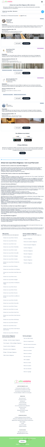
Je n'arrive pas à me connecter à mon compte (22, 389)
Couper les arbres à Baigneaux (9, 346)
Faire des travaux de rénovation (30, 344)
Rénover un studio (27, 362)
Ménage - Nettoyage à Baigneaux (10, 352)
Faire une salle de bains (28, 338)
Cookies (22, 423)
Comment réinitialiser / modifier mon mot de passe (22, 392)
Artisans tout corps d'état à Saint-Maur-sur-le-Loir (12, 273)
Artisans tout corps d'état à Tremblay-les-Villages (11, 283)
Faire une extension (27, 368)
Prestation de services (22, 426)
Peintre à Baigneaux (27, 256)
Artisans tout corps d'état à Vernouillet (11, 253)
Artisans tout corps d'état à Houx (9, 325)
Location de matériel (22, 424)
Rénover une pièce (27, 365)
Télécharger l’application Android (22, 433)
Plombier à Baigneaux (28, 263)
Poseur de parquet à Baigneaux (30, 244)
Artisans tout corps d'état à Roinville (10, 300)
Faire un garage (27, 359)
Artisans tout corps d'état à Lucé (9, 243)
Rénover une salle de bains (29, 347)
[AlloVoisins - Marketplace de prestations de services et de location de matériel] (7, 2)
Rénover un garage (27, 371)
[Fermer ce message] (43, 439)
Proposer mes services (22, 404)
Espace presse (22, 408)
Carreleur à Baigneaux (28, 247)
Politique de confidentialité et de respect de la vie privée (22, 418)
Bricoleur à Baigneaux (28, 238)
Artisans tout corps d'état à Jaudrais (10, 259)
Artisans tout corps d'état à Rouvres (10, 293)
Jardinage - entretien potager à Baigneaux (11, 340)
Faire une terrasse (27, 356)
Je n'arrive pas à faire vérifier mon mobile (22, 388)
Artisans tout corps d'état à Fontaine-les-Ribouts (11, 262)
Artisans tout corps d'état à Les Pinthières (11, 269)
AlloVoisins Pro (22, 401)
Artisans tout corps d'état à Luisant (10, 250)
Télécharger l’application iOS (22, 431)
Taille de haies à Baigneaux (8, 355)
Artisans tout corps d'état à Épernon (10, 322)
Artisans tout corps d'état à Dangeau (10, 256)
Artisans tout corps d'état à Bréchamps (11, 319)
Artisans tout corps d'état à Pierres (10, 289)
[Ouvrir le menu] (42, 1)
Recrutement (22, 411)
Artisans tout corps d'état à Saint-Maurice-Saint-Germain (11, 329)
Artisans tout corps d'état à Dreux (10, 240)
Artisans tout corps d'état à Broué (10, 286)
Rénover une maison (28, 350)
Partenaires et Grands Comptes (22, 410)
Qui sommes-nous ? (22, 398)
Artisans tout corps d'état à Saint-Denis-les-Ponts (12, 316)
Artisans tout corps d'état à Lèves (10, 276)
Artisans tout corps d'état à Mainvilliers (11, 247)
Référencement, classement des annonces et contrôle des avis (22, 420)
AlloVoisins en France (22, 407)
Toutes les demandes (22, 402)
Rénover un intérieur (28, 353)
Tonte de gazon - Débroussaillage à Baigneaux (12, 343)
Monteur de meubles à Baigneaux (30, 241)
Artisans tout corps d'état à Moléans (10, 266)
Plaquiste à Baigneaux (28, 260)
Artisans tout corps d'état (15, 159)
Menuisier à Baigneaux (28, 253)
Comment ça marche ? (22, 399)
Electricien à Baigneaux (28, 250)
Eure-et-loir (22, 159)
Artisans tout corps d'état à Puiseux (10, 306)
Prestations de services (6, 159)
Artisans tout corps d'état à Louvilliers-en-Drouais (11, 296)
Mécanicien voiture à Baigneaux (9, 349)
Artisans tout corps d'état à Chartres (10, 237)
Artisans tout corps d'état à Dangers (10, 279)
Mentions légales (22, 421)
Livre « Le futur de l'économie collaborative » (22, 405)
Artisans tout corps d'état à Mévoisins (10, 332)
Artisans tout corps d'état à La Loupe (10, 309)
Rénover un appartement (29, 341)
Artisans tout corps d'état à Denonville (10, 303)
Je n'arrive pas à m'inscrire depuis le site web (22, 391)
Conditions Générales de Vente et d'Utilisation (22, 417)
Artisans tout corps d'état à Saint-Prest (11, 312)
